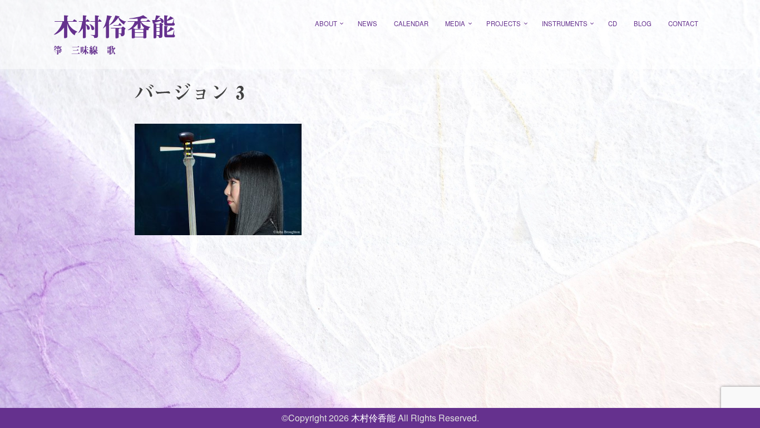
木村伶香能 (114, 26)
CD (612, 23)
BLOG (643, 23)
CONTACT (683, 23)
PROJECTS (503, 23)
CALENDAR (411, 23)
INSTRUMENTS (565, 23)
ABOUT (326, 23)
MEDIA (455, 23)
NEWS (367, 23)
